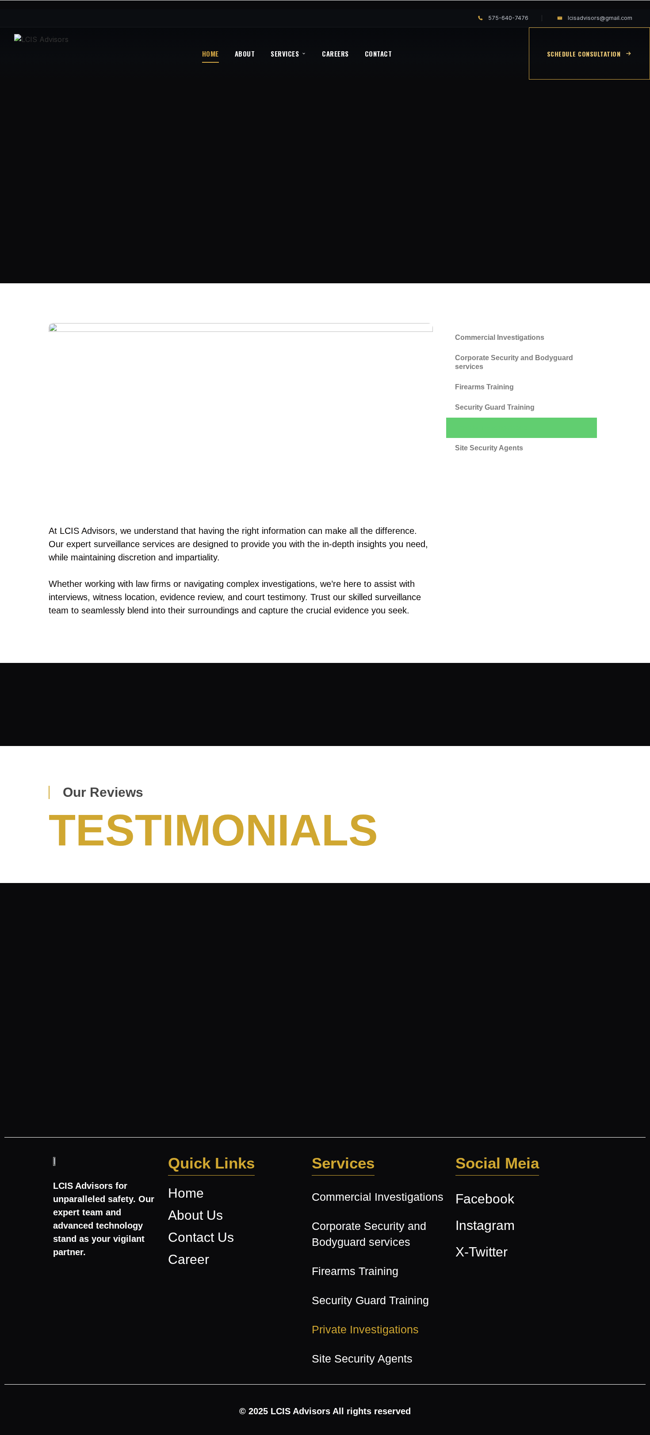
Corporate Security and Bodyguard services (514, 362)
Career (188, 1259)
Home (186, 1193)
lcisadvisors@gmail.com (600, 18)
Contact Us (201, 1237)
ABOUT (245, 53)
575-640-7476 (508, 18)
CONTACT (378, 53)
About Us (195, 1215)
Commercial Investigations (499, 337)
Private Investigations (491, 427)
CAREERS (335, 53)
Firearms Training (484, 387)
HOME (210, 53)
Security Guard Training (495, 407)
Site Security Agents (489, 448)
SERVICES (285, 53)
